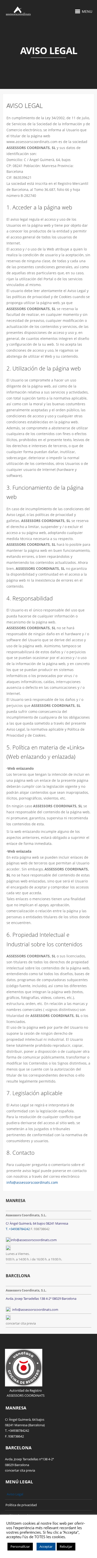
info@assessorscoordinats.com (32, 1182)
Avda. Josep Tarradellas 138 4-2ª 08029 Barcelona (41, 1298)
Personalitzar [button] (20, 1546)
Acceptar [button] (46, 1546)
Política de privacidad (21, 1505)
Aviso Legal (15, 1494)
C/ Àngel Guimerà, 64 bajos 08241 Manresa (37, 1223)
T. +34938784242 (18, 1229)
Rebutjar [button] (66, 1546)
